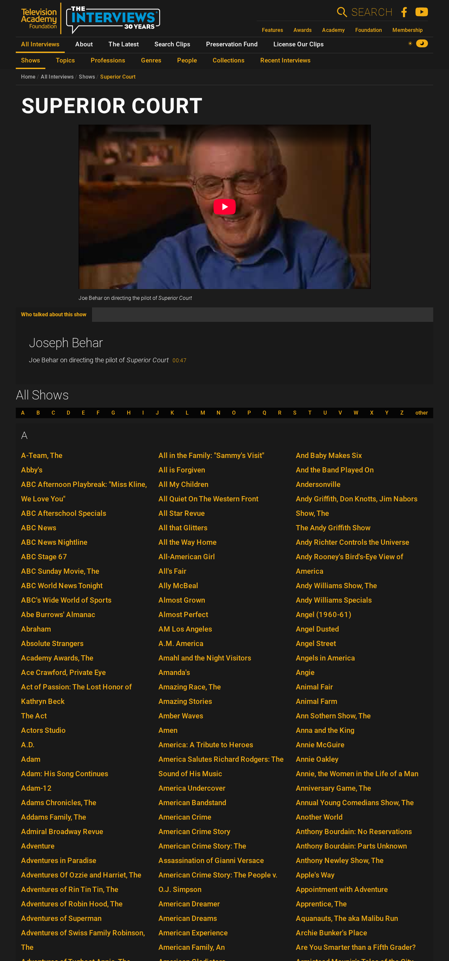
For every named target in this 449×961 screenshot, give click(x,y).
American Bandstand (192, 803)
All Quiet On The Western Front (208, 499)
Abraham (36, 629)
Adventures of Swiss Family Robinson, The (83, 940)
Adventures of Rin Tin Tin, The (69, 889)
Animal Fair (314, 687)
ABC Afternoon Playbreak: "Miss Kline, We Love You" (84, 491)
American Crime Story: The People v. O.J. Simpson (217, 882)
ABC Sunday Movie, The (60, 571)
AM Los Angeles (185, 629)
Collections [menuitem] (229, 60)
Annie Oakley (317, 759)
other (421, 413)
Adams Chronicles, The (58, 803)
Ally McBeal (178, 586)
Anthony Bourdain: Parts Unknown (351, 846)
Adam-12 (36, 788)
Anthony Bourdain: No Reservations (354, 832)
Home (28, 77)
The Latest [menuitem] (123, 44)
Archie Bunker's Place (331, 933)
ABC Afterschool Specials (63, 513)
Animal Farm (316, 701)
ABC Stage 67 (44, 557)
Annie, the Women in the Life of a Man (357, 774)
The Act (34, 716)
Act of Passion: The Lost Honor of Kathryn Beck (76, 694)
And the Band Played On (335, 470)
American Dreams (187, 918)
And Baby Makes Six (329, 455)
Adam (30, 759)
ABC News (38, 528)
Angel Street (316, 643)
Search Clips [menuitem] (172, 44)
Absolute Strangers (52, 643)
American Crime (184, 817)
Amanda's (174, 672)
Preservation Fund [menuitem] (232, 44)
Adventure (38, 846)
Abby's (31, 470)
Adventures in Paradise (58, 860)
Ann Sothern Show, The (333, 716)
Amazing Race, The (189, 687)
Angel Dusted (317, 629)
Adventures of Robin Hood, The (72, 904)
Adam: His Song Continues (64, 774)
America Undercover (191, 788)
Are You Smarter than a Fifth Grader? (356, 947)
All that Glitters (182, 528)
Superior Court (117, 77)
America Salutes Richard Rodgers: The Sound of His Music (221, 766)
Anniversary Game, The (333, 788)
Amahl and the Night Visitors (204, 658)
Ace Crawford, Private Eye (63, 672)
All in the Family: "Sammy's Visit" (211, 455)
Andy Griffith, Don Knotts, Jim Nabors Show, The (356, 506)
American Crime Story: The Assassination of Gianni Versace (211, 853)
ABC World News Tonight (62, 586)
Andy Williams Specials (334, 600)
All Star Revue (181, 513)
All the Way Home (187, 542)
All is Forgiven (181, 470)
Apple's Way (315, 875)
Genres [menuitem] (151, 60)
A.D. (28, 745)
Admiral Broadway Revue (62, 832)
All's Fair (172, 571)
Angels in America (325, 658)
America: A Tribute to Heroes (205, 745)
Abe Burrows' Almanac (58, 615)
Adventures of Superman (61, 918)
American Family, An (191, 947)
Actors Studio (43, 730)
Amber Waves (180, 716)
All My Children (183, 484)
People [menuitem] (187, 60)
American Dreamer (189, 904)
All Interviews (57, 77)
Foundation (368, 30)
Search (371, 12)
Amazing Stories (185, 701)
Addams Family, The (53, 817)
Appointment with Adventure (342, 889)
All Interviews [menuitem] (40, 44)
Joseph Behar (66, 343)
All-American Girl (186, 557)
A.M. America (180, 643)
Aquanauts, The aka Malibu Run (347, 918)
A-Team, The (41, 455)
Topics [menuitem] (65, 60)
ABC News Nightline (54, 542)
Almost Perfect (183, 615)
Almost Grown (181, 600)
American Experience (193, 933)
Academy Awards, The (57, 658)
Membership (407, 30)
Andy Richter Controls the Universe (352, 542)
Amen (167, 730)
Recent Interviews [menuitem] (285, 60)
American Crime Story (194, 832)
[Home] (93, 21)
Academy (333, 30)
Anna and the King (325, 730)
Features (272, 30)
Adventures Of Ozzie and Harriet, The (81, 875)
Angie (305, 672)
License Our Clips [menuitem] (298, 44)
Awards (303, 30)
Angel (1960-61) (323, 615)
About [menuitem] (84, 44)
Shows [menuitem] (30, 60)
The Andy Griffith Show (333, 528)
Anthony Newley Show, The (340, 860)
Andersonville (318, 484)
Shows (87, 77)
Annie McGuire (320, 745)
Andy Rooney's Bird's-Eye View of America (349, 564)
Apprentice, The (321, 904)
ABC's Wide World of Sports (66, 600)
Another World (319, 817)
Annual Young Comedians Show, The (355, 803)
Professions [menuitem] (108, 60)
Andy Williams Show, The (336, 586)
